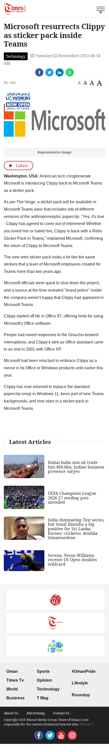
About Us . (12, 713)
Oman (12, 671)
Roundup (81, 695)
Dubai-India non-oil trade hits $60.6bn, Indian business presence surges (76, 467)
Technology (15, 56)
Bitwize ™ (87, 724)
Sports (43, 671)
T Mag (42, 698)
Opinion (44, 680)
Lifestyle (80, 683)
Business (15, 698)
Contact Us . (62, 713)
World (12, 689)
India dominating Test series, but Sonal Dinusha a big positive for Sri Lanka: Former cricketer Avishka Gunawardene (76, 528)
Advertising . (36, 713)
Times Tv (15, 680)
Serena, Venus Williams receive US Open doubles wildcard (72, 560)
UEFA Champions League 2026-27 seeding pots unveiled (72, 498)
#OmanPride (84, 671)
